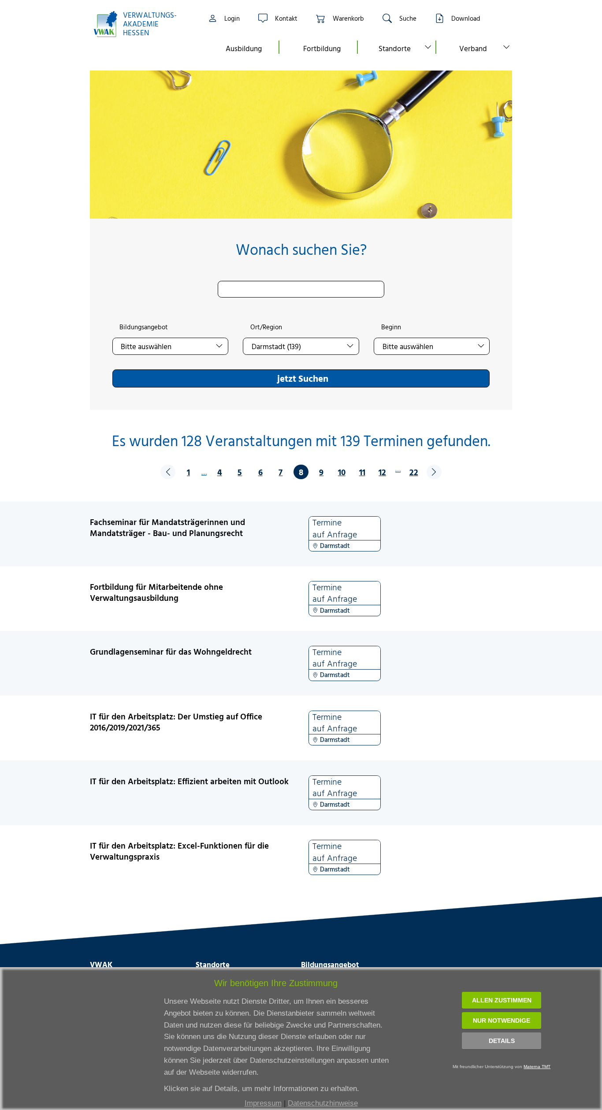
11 (362, 472)
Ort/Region (266, 327)
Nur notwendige (501, 1020)
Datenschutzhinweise (323, 1103)
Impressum (263, 1103)
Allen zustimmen (501, 1000)
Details (502, 1040)
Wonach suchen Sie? (301, 249)
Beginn (391, 327)
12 (382, 472)
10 (342, 472)
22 (413, 472)
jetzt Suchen (302, 378)
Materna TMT (537, 1066)
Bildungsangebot (143, 327)
